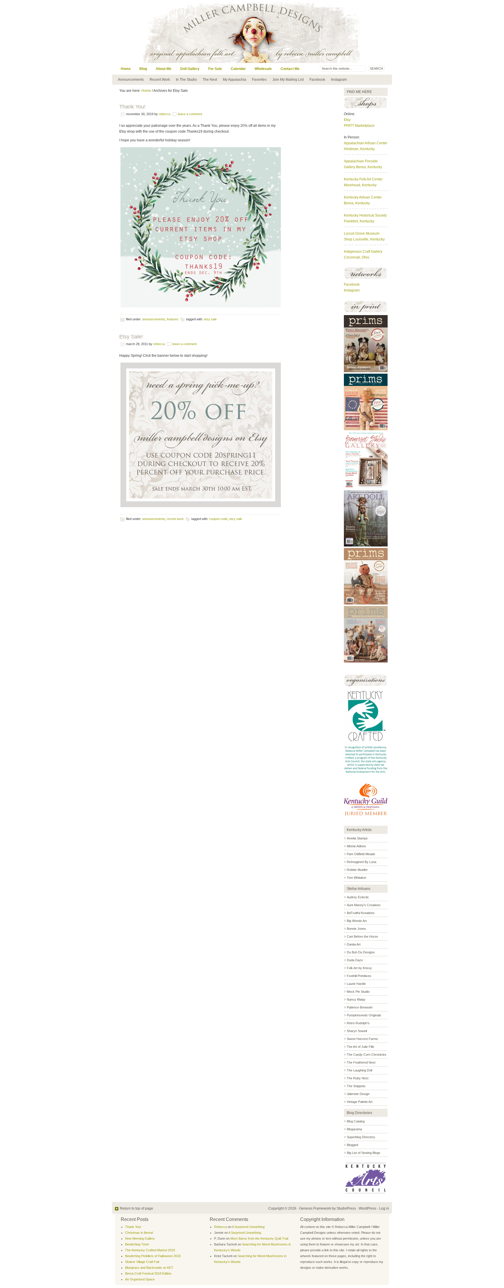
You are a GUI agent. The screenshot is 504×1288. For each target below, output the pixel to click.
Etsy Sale (210, 319)
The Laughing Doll (359, 1070)
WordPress (367, 1208)
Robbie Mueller (357, 869)
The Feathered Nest (361, 1062)
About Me (164, 69)
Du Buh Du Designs (361, 952)
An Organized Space (140, 1279)
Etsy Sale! (131, 337)
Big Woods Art (357, 920)
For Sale (215, 69)
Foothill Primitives (359, 976)
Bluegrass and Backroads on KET (149, 1267)
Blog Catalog (356, 1121)
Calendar (238, 69)
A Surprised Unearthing (248, 1227)
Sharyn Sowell (357, 1031)
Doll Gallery (190, 69)
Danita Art (353, 944)
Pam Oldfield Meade (361, 854)
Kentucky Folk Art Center (363, 179)
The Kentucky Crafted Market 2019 (150, 1250)
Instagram (339, 80)
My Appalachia (234, 80)
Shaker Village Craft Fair (142, 1262)
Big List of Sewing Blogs (363, 1153)
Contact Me (290, 69)
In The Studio (186, 80)
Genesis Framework (315, 1208)
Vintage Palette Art (359, 1102)
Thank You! (132, 107)
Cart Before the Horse (362, 936)
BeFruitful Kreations (360, 913)
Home (126, 69)
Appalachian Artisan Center (365, 143)
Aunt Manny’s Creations (364, 905)
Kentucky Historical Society (365, 215)
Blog (143, 69)
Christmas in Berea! (139, 1232)
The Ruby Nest (357, 1078)
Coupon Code (218, 519)
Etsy (347, 120)
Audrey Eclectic (358, 897)
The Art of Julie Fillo (360, 1046)
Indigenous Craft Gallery (363, 251)
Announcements (131, 80)
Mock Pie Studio (358, 991)
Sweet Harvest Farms (362, 1039)
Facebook (317, 80)
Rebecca (164, 114)
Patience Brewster (360, 1007)
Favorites (259, 80)
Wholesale (263, 69)
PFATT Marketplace (359, 126)
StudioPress (346, 1208)
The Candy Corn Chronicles (366, 1054)
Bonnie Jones (356, 928)
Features (172, 319)
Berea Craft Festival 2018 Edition (148, 1273)
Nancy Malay (356, 999)
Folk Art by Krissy (359, 968)
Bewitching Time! (137, 1244)
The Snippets (356, 1086)
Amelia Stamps (357, 838)
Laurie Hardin (356, 983)
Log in (384, 1208)
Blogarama (354, 1129)
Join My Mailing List (288, 80)
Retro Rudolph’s (358, 1023)
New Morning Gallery (140, 1238)
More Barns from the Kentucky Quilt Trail (259, 1238)
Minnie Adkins (356, 846)
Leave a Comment (190, 114)
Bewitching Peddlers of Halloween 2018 (153, 1256)
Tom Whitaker (356, 877)
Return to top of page (136, 1208)
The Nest (210, 80)
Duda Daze (355, 960)
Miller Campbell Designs (291, 31)
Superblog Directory (361, 1137)
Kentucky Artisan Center (363, 197)
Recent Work (160, 80)
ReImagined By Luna (361, 862)
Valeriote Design (358, 1094)
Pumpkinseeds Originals (364, 1015)
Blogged (352, 1145)
